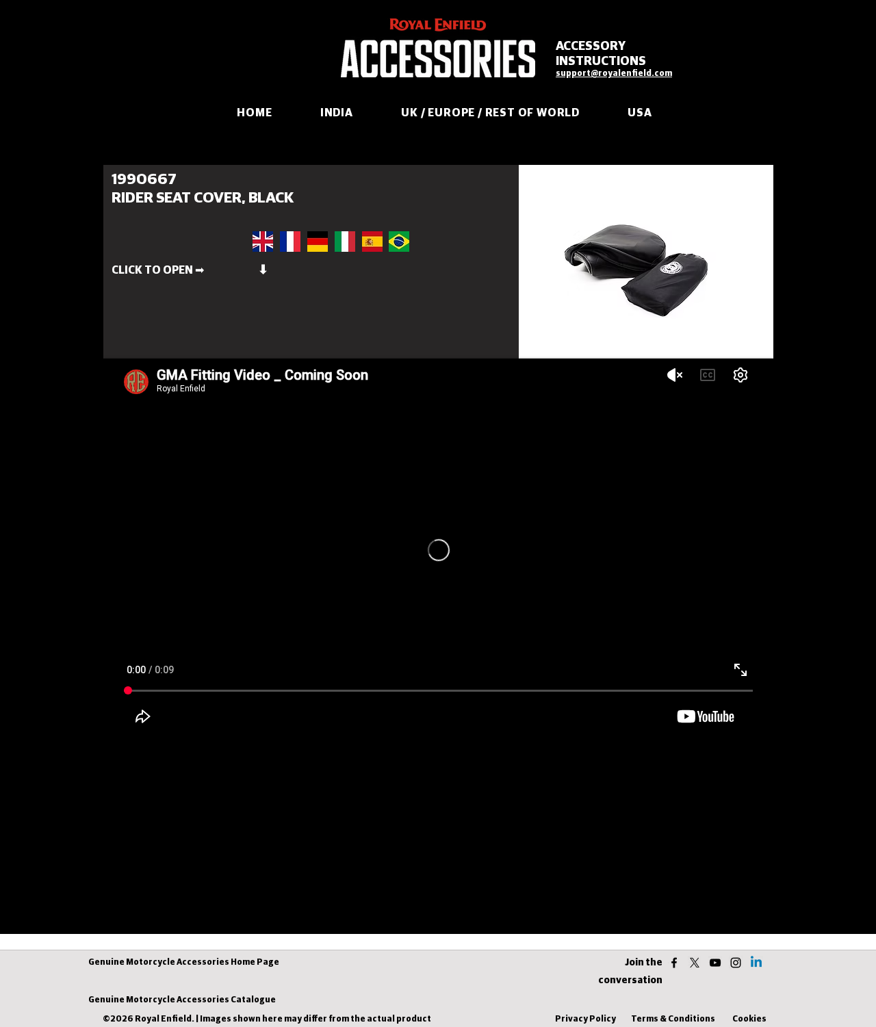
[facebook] (674, 963)
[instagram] (736, 963)
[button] (290, 270)
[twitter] (694, 963)
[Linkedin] (756, 963)
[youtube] (715, 963)
